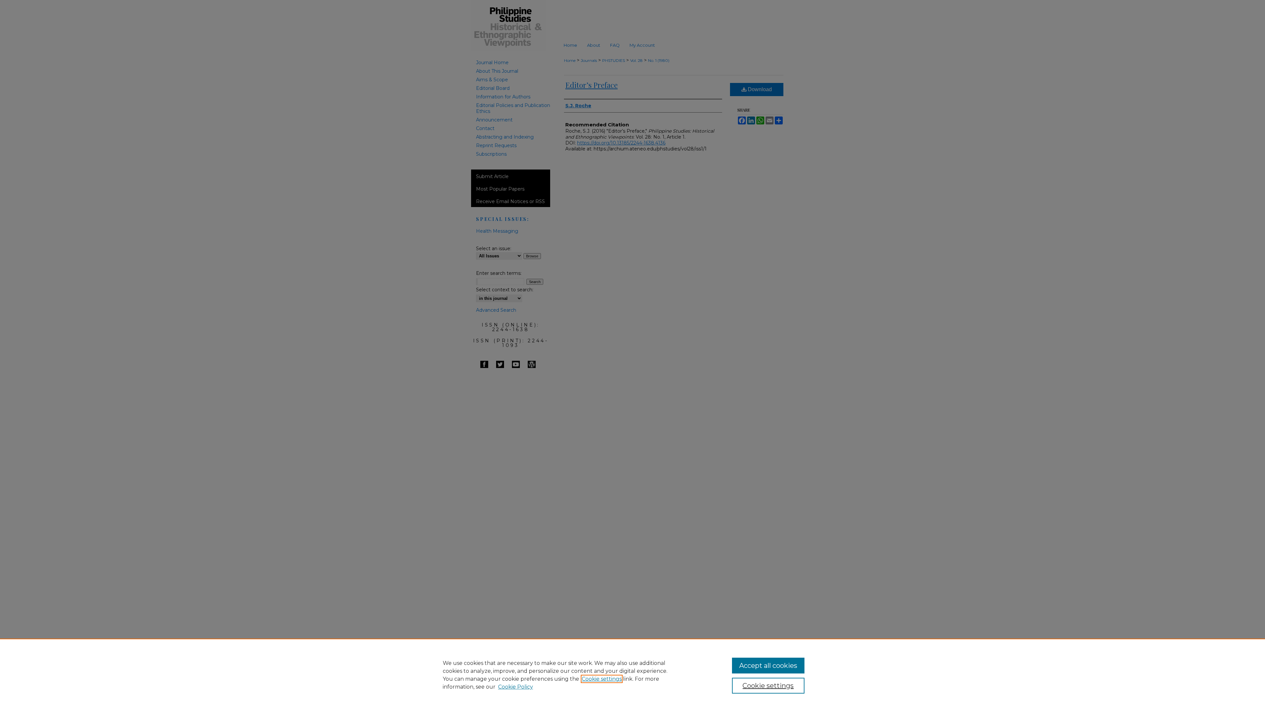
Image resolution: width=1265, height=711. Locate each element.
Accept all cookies (768, 666)
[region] (632, 675)
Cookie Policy (515, 687)
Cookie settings (602, 679)
